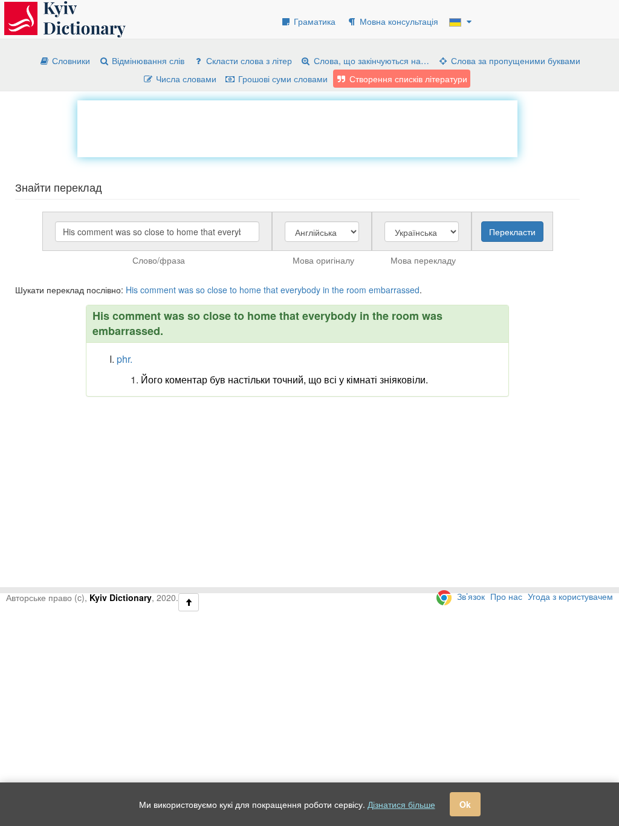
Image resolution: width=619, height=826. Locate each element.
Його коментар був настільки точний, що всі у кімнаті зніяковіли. (284, 379)
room (356, 290)
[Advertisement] (297, 127)
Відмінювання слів (146, 60)
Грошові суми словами (282, 79)
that (271, 290)
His (132, 290)
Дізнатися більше (401, 804)
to (233, 290)
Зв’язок (471, 596)
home (250, 290)
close (217, 290)
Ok (465, 804)
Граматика (313, 21)
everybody (300, 290)
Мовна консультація (397, 21)
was (185, 290)
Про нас (506, 596)
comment (158, 290)
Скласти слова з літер (248, 60)
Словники (70, 60)
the (338, 290)
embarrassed (394, 290)
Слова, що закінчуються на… (370, 60)
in (326, 290)
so (200, 290)
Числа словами (185, 79)
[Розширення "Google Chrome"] (444, 596)
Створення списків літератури (407, 79)
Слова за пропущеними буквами (514, 60)
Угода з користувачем (570, 596)
